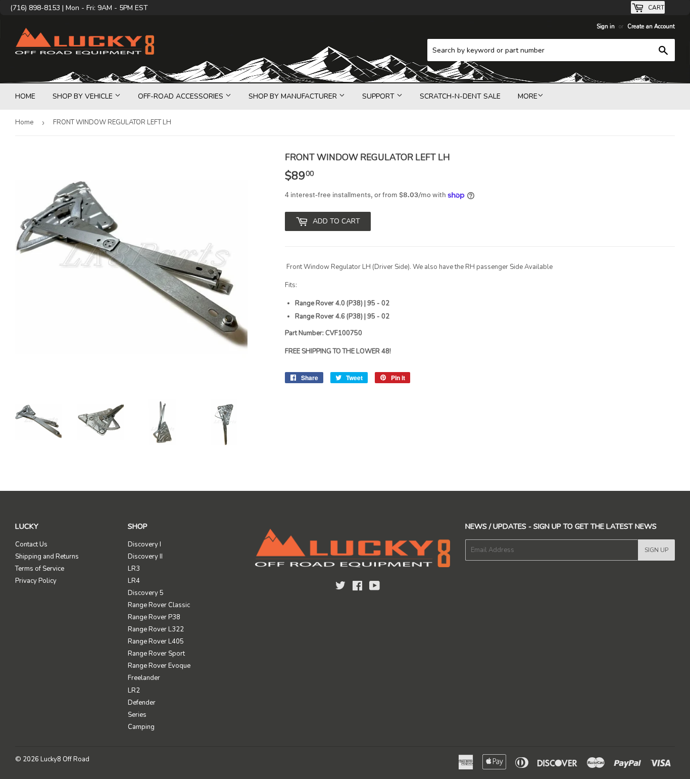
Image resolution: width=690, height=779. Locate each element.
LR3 (134, 568)
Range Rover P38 (154, 617)
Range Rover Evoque (159, 665)
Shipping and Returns (47, 556)
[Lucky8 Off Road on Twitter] (340, 587)
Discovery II (145, 556)
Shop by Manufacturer (294, 96)
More (527, 96)
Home (25, 96)
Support (379, 96)
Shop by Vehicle (84, 96)
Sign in (606, 26)
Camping (141, 726)
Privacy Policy (36, 580)
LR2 (134, 690)
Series (137, 714)
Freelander (144, 677)
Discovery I (144, 544)
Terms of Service (39, 568)
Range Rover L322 (156, 629)
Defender (142, 702)
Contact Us (31, 544)
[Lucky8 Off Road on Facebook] (357, 587)
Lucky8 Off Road (64, 759)
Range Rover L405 (156, 641)
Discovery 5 (146, 593)
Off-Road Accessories (181, 96)
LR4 (134, 580)
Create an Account (651, 26)
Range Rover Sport (156, 653)
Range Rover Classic (159, 605)
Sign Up (656, 550)
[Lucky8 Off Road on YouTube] (374, 587)
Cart (655, 8)
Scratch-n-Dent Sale (460, 96)
